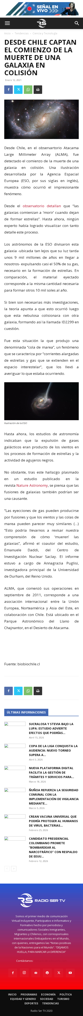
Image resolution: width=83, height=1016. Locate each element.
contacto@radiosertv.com (50, 961)
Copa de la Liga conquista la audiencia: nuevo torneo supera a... (53, 750)
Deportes (31, 1003)
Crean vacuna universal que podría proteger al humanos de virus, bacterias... (53, 820)
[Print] (38, 89)
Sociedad (46, 999)
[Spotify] (47, 973)
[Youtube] (70, 973)
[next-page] (13, 868)
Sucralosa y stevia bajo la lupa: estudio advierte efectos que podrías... (51, 728)
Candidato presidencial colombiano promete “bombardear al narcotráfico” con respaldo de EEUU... (53, 847)
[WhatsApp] (28, 89)
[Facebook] (8, 89)
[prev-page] (7, 868)
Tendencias (22, 33)
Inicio (7, 33)
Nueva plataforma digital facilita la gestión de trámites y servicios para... (51, 772)
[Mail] (35, 973)
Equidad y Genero (23, 999)
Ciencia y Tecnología (45, 33)
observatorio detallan (43, 205)
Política (66, 994)
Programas (29, 994)
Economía (48, 994)
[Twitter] (18, 89)
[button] (7, 23)
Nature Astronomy (32, 485)
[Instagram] (24, 973)
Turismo (63, 999)
